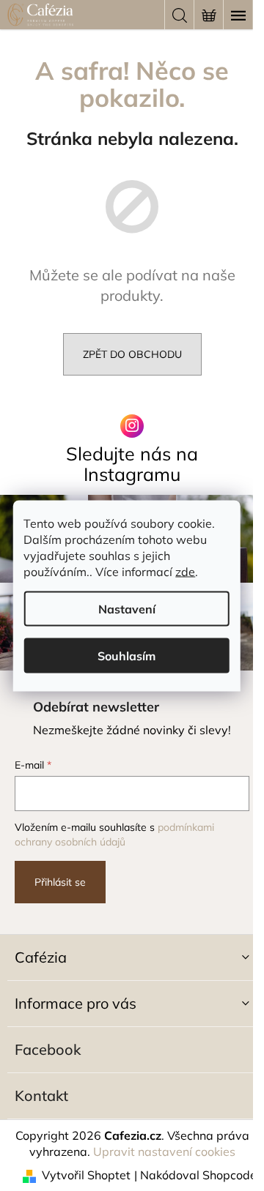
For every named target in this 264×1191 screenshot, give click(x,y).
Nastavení (126, 608)
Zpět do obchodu (132, 354)
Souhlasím (126, 655)
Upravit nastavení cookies (164, 1151)
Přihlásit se (60, 882)
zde (185, 571)
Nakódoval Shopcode (198, 1175)
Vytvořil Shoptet (86, 1175)
